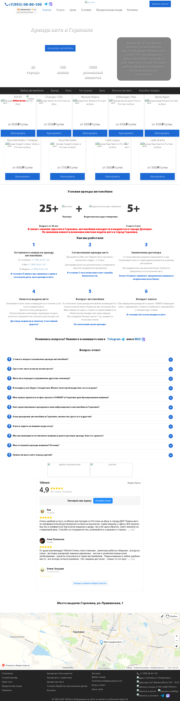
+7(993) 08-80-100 (25, 4)
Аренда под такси (55, 681)
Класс (68, 90)
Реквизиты (7, 690)
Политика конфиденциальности (107, 680)
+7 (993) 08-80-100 (40, 260)
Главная (46, 10)
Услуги (60, 10)
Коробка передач (149, 90)
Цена (102, 90)
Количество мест (122, 90)
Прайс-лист (7, 681)
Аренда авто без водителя (59, 673)
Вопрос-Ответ (98, 685)
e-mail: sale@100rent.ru (166, 686)
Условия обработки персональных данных (67, 686)
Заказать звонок (160, 3)
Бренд (54, 90)
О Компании (7, 673)
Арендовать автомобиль (60, 48)
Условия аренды (9, 677)
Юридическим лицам (109, 10)
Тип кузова (85, 90)
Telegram (114, 339)
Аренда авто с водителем (59, 677)
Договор (96, 673)
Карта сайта (97, 689)
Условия (86, 10)
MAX (138, 339)
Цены (73, 10)
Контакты (132, 10)
